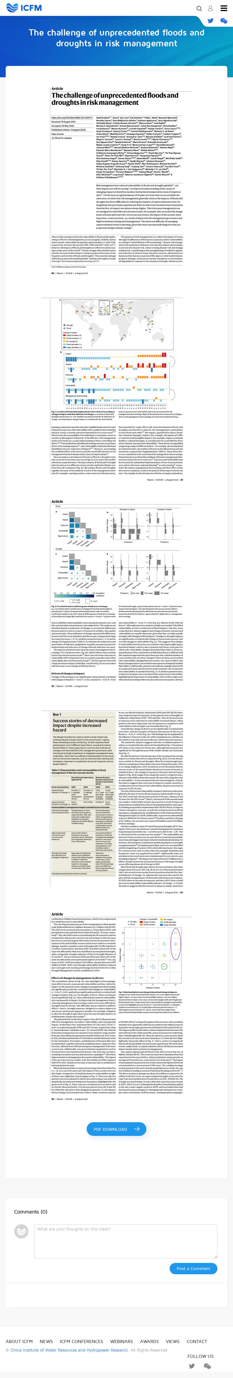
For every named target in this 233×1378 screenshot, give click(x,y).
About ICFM (19, 1341)
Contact (197, 1341)
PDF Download (110, 1129)
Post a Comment (193, 1268)
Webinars (121, 1341)
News (46, 1341)
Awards (149, 1341)
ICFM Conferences (81, 1341)
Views (173, 1341)
